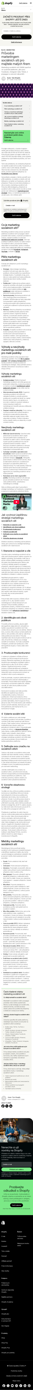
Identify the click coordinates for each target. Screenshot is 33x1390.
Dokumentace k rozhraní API (6, 1320)
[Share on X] (6, 1106)
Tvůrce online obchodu (21, 1237)
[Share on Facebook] (3, 1106)
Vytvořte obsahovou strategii (13, 538)
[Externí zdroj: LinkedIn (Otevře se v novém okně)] (25, 1385)
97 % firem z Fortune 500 (17, 361)
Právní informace (7, 1266)
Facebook (17, 249)
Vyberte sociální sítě (10, 532)
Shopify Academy (7, 1302)
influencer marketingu (20, 610)
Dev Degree (5, 1326)
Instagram (24, 249)
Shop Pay (4, 1343)
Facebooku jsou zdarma (9, 174)
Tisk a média (5, 1251)
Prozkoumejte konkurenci (12, 529)
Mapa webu (16, 1381)
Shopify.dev (5, 1314)
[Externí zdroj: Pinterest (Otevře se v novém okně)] (29, 1385)
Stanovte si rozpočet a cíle (12, 525)
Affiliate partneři (6, 1261)
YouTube (4, 251)
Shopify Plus (5, 1348)
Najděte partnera (6, 1297)
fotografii (19, 458)
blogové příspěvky (22, 729)
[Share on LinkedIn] (10, 1106)
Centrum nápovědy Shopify (7, 1291)
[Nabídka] (31, 3)
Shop (3, 1338)
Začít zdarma (23, 3)
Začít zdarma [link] (16, 37)
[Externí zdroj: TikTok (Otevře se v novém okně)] (20, 1385)
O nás (3, 1236)
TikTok (17, 251)
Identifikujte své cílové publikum (14, 527)
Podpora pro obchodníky (5, 1284)
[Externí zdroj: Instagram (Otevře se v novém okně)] (16, 1385)
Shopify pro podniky (8, 1353)
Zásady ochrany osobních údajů (16, 1376)
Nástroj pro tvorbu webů (23, 1244)
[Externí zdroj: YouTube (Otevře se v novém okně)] (12, 1385)
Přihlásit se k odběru (17, 1169)
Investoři (4, 1246)
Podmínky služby (16, 1371)
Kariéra (3, 1241)
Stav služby (5, 1271)
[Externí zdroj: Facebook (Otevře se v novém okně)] (3, 1385)
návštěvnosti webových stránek (12, 240)
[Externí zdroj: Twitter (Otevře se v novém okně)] (8, 1385)
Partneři (4, 1256)
